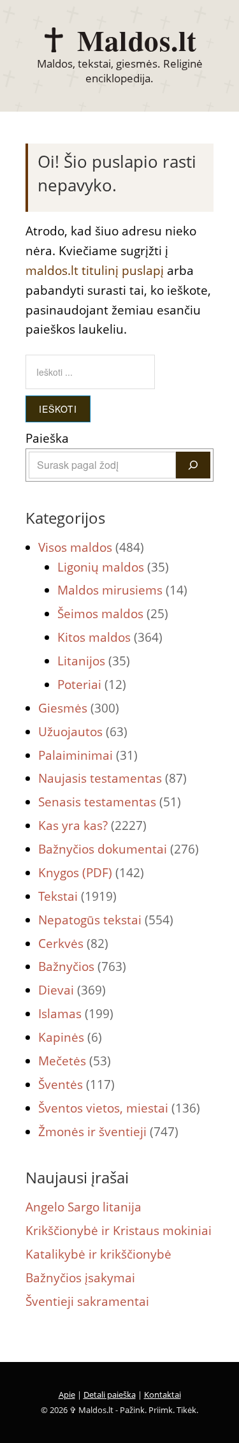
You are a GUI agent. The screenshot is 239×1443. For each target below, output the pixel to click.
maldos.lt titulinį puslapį (94, 270)
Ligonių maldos (113, 567)
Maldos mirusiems (122, 590)
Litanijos (93, 661)
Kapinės (70, 1037)
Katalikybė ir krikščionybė (98, 1254)
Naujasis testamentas (112, 778)
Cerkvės (73, 943)
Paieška (47, 438)
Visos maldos (91, 547)
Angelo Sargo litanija (83, 1207)
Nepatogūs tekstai (105, 920)
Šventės (76, 1084)
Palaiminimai (88, 755)
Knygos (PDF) (91, 872)
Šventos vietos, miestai (119, 1108)
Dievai (72, 990)
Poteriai (91, 684)
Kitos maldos (110, 637)
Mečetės (74, 1061)
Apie (67, 1394)
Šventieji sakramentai (87, 1301)
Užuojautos (82, 731)
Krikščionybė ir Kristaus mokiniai (118, 1230)
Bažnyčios (82, 966)
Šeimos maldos (112, 613)
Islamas (75, 1013)
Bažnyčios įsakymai (80, 1277)
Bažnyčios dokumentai (118, 849)
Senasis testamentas (109, 802)
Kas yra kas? (92, 825)
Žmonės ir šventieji (108, 1131)
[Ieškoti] (193, 465)
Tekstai (77, 896)
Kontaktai (162, 1394)
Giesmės (78, 708)
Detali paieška (109, 1394)
